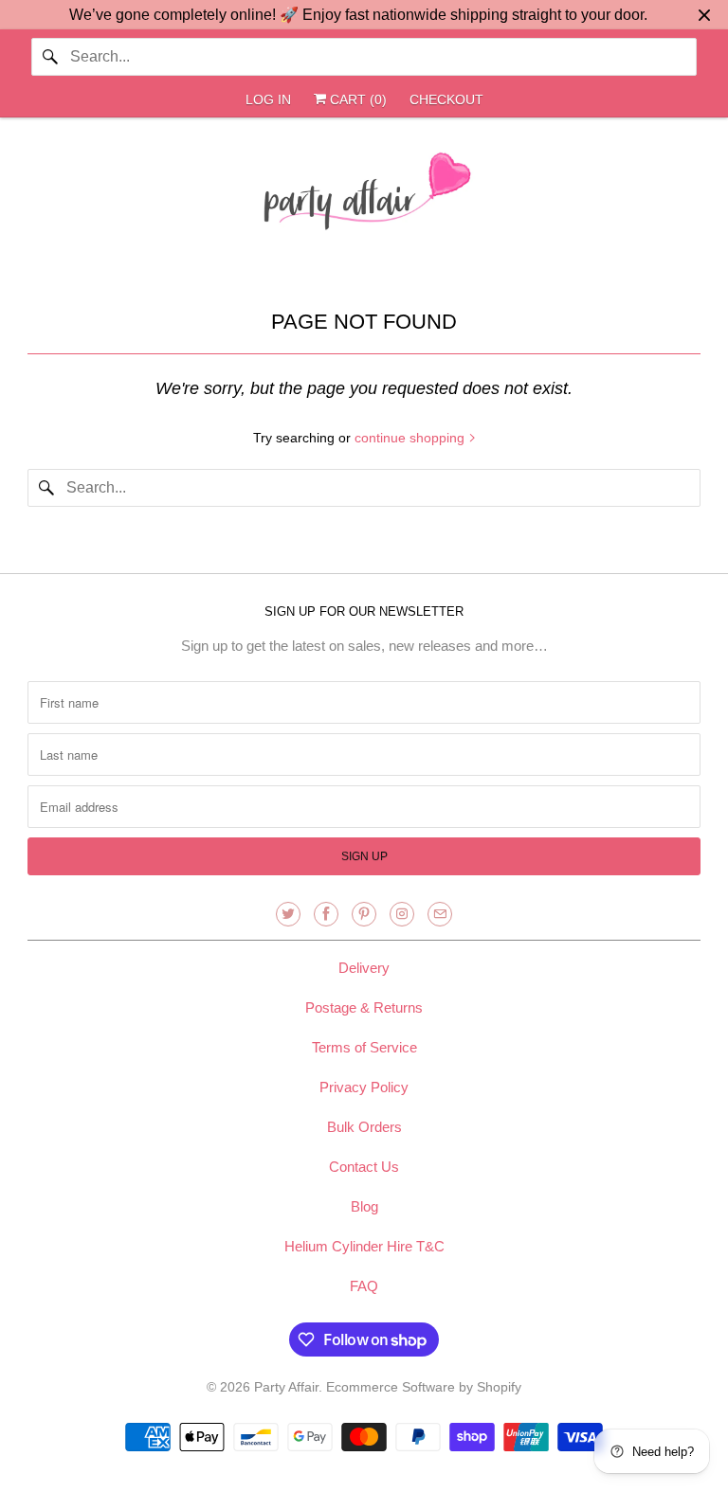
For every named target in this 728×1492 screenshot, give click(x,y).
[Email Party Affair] (440, 914)
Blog (364, 1206)
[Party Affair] (364, 196)
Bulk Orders (364, 1127)
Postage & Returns (364, 1007)
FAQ (364, 1286)
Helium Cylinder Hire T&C (364, 1246)
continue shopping (411, 437)
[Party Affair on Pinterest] (364, 914)
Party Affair (286, 1386)
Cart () (356, 99)
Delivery (364, 968)
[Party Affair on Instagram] (402, 914)
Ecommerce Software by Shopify (423, 1386)
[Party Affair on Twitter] (288, 914)
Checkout (446, 99)
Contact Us (364, 1167)
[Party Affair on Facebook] (326, 914)
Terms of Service (364, 1047)
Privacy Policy (364, 1087)
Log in (268, 99)
